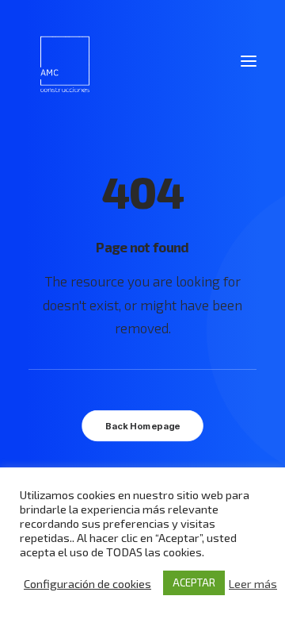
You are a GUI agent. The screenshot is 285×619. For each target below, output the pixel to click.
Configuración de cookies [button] (87, 583)
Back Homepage (142, 426)
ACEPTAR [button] (194, 582)
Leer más (253, 583)
